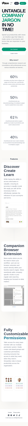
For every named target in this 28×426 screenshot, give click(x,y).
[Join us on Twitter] (14, 415)
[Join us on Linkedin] (8, 415)
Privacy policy (16, 412)
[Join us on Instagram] (16, 415)
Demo (22, 3)
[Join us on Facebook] (11, 415)
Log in (11, 3)
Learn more (14, 53)
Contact (10, 412)
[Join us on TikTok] (19, 415)
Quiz (16, 3)
